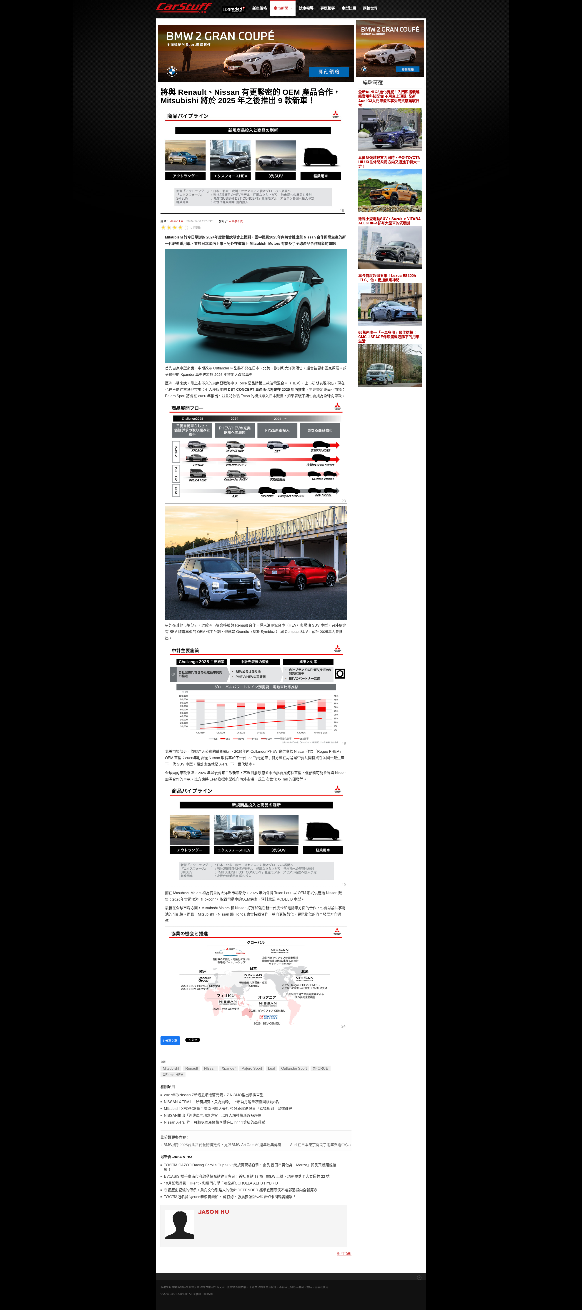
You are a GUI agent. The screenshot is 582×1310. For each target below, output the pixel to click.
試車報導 (306, 8)
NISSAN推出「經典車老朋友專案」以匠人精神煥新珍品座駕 (212, 1115)
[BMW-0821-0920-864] (256, 52)
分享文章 (170, 1040)
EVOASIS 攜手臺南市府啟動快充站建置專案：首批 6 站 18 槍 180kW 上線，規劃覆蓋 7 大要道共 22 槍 (247, 1176)
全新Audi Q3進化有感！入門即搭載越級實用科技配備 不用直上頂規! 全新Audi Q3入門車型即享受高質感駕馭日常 (388, 98)
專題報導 (327, 8)
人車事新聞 (235, 221)
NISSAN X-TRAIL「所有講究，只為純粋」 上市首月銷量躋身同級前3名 (221, 1101)
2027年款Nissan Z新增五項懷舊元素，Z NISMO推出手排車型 (213, 1095)
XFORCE (320, 1068)
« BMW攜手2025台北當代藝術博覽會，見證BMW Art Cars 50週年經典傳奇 (221, 1144)
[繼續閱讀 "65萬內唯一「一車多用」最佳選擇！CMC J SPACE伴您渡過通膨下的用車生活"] (390, 366)
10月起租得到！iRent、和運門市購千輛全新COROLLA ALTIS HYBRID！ (223, 1183)
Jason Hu (176, 221)
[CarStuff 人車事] (184, 2)
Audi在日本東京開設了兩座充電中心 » (320, 1144)
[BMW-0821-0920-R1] (390, 48)
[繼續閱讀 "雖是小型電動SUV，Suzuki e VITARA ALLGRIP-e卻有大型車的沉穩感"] (390, 248)
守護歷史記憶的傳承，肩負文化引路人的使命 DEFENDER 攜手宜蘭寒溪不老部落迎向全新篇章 (240, 1190)
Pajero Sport (252, 1068)
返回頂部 (344, 1253)
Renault (191, 1068)
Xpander (229, 1068)
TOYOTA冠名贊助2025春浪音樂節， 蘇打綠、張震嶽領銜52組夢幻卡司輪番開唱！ (230, 1197)
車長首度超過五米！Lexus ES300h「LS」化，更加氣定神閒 (387, 277)
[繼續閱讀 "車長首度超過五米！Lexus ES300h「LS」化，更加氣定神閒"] (390, 305)
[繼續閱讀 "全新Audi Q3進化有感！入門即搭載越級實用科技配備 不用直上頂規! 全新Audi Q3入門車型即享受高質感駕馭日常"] (390, 130)
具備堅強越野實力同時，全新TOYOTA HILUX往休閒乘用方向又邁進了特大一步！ (389, 161)
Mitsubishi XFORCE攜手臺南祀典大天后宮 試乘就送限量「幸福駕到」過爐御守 (228, 1108)
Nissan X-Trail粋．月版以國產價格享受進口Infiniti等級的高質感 (214, 1122)
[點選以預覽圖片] (253, 161)
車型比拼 (349, 8)
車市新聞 (281, 8)
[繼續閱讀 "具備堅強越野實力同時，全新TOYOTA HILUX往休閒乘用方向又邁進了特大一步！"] (390, 191)
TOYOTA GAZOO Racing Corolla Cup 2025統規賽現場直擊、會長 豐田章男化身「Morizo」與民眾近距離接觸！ (250, 1167)
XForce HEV (173, 1074)
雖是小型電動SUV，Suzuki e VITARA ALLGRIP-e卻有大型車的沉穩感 (389, 220)
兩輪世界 (370, 8)
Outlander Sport (294, 1068)
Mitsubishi (171, 1068)
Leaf (271, 1068)
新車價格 (259, 8)
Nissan (210, 1068)
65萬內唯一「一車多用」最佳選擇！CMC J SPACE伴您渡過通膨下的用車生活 (388, 336)
